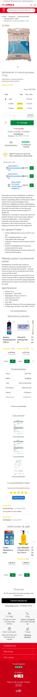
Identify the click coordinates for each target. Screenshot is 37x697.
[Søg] (33, 10)
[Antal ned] (5, 116)
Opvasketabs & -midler (11, 19)
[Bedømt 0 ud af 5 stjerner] (7, 559)
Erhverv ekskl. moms (11, 606)
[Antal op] (14, 116)
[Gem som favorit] (14, 321)
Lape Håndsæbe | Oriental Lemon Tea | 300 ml (23, 550)
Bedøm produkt (18, 497)
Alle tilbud (27, 637)
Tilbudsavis (27, 635)
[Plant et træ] (20, 676)
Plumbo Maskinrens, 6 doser (8, 550)
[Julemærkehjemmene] (15, 676)
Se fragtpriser (18, 134)
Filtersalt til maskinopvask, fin (22, 339)
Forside (4, 16)
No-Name (28, 378)
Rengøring (12, 16)
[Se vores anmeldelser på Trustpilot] (18, 667)
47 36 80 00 (30, 619)
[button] (6, 25)
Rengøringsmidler (23, 16)
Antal (6, 361)
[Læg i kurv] (13, 361)
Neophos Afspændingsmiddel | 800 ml (10, 339)
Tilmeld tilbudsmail (18, 600)
